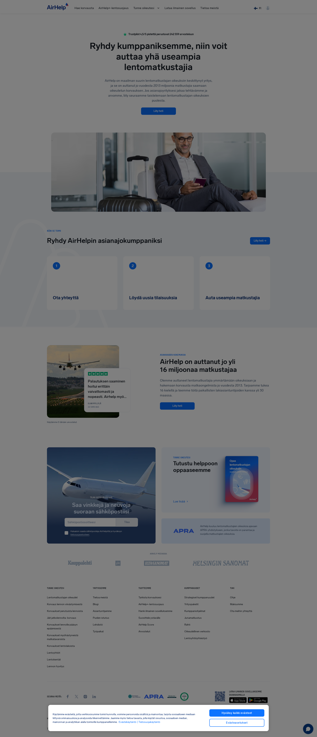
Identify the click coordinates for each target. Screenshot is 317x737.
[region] (158, 718)
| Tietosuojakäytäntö (148, 721)
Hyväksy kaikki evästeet (237, 713)
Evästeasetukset (237, 722)
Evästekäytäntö (127, 721)
